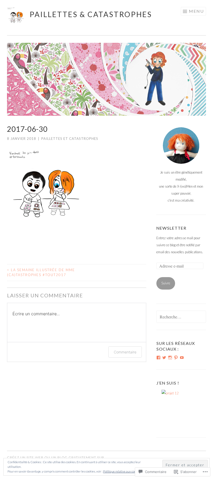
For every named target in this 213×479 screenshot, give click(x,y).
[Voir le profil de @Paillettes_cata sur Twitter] (164, 357)
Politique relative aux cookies (122, 471)
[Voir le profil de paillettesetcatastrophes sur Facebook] (158, 357)
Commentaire (125, 352)
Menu (196, 11)
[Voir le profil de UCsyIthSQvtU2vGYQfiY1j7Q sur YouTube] (182, 357)
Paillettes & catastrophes (91, 14)
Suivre (165, 283)
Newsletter (171, 227)
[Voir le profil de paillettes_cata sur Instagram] (170, 357)
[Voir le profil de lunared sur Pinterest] (176, 357)
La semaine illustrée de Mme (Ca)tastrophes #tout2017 (41, 272)
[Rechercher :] (181, 317)
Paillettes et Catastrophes (69, 138)
